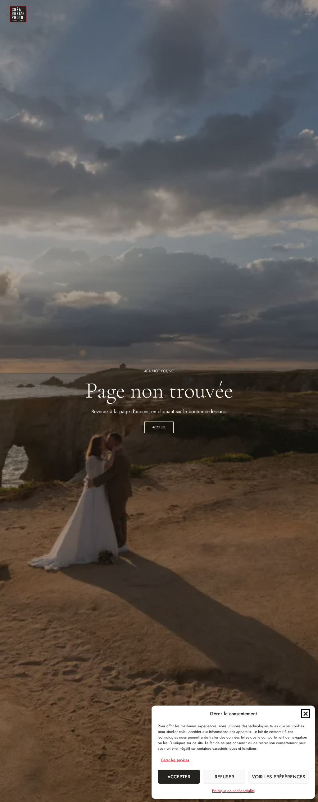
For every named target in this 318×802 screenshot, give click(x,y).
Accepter (178, 776)
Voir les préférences (278, 776)
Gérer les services (175, 760)
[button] (305, 714)
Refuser (224, 776)
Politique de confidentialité (233, 791)
